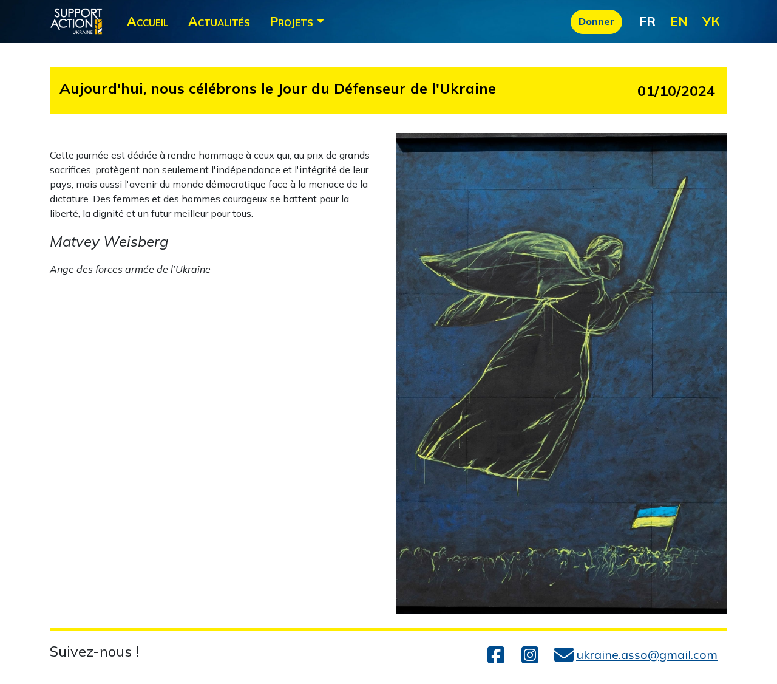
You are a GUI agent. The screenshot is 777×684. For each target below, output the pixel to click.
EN (679, 21)
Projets (291, 21)
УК (711, 21)
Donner (596, 21)
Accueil (148, 21)
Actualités (219, 21)
